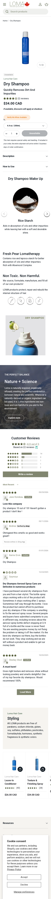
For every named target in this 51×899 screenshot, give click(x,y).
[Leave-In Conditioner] (14, 763)
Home (5, 21)
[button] (46, 4)
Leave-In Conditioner (10, 782)
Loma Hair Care (10, 79)
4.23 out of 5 (33, 444)
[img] (9, 492)
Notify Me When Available (17, 117)
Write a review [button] (25, 474)
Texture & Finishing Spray (35, 782)
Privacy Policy (14, 869)
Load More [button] (25, 692)
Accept (24, 877)
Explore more (14, 418)
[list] (25, 47)
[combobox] (25, 12)
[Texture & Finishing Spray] (36, 763)
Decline (24, 884)
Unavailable (34, 133)
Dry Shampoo (15, 21)
